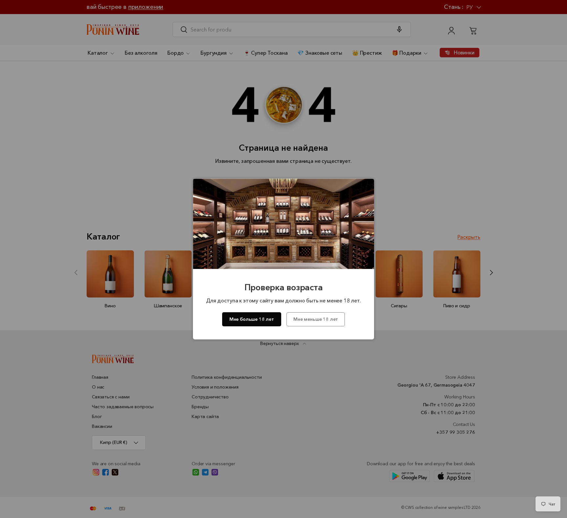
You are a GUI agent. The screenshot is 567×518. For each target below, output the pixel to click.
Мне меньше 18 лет (315, 319)
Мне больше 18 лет (251, 319)
